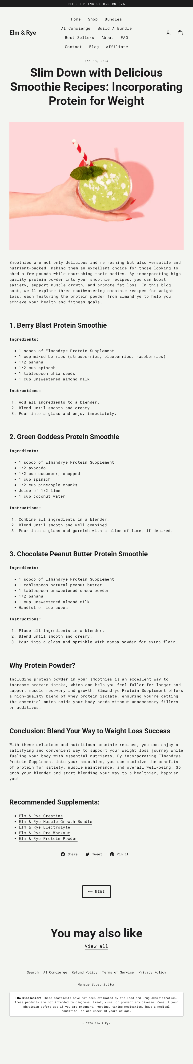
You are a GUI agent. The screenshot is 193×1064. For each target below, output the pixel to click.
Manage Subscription (96, 984)
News (98, 891)
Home (76, 18)
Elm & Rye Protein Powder (48, 838)
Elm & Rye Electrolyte (44, 827)
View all (96, 946)
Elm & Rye (22, 32)
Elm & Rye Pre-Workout (44, 832)
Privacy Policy (152, 972)
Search (33, 972)
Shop (93, 18)
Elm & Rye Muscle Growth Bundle (55, 821)
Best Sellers (79, 37)
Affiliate (117, 46)
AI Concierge (76, 28)
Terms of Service (118, 972)
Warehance (117, 1027)
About (107, 37)
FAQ (124, 37)
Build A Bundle (115, 28)
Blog (94, 46)
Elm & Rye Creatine (41, 815)
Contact (73, 46)
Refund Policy (84, 972)
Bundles (113, 18)
